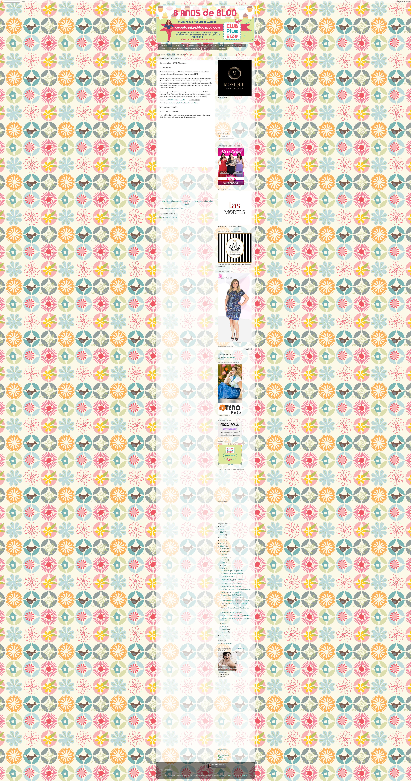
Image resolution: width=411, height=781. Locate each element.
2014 (222, 540)
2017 (222, 532)
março (224, 626)
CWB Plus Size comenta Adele (231, 584)
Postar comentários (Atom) (174, 208)
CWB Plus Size (180, 45)
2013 (222, 543)
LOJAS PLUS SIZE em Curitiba (214, 49)
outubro (225, 554)
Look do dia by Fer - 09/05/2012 (232, 612)
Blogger (244, 775)
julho (224, 563)
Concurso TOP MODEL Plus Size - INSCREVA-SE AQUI (179, 49)
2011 (222, 635)
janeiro (224, 632)
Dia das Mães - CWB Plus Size (231, 595)
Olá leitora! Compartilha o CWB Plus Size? (172, 54)
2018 (222, 529)
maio (224, 568)
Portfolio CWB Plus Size (197, 45)
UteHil (229, 775)
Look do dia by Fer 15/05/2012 (231, 586)
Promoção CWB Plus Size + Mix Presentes (235, 615)
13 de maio (172, 103)
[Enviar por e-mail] (190, 100)
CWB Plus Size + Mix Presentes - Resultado (236, 589)
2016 (222, 535)
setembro (225, 557)
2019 (222, 526)
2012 (222, 546)
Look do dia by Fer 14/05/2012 (231, 592)
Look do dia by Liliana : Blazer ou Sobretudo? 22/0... (232, 580)
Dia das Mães (192, 103)
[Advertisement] (186, 183)
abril (223, 623)
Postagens (224, 136)
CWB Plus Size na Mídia (235, 45)
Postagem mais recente (170, 201)
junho (224, 565)
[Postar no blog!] (192, 100)
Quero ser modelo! (216, 45)
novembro (225, 551)
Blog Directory (222, 750)
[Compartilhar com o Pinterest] (198, 100)
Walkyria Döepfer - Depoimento (232, 571)
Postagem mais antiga (202, 201)
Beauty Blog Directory (225, 643)
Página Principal (165, 45)
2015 (222, 537)
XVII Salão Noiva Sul (228, 576)
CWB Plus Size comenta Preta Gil (232, 573)
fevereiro (225, 629)
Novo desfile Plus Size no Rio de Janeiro (235, 601)
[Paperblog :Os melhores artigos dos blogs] (240, 648)
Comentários (224, 140)
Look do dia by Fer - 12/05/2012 (232, 598)
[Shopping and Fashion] (225, 757)
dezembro (225, 548)
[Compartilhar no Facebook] (196, 100)
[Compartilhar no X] (194, 100)
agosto (224, 560)
